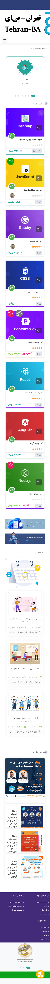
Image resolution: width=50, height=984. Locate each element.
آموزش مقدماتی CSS (33, 291)
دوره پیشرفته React (33, 393)
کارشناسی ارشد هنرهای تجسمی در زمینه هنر (25, 720)
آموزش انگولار (36, 443)
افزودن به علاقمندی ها (39, 127)
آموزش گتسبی (35, 241)
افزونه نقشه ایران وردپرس (30, 139)
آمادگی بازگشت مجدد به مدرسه (25, 668)
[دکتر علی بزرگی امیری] (12, 195)
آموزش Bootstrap (34, 342)
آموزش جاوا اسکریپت (33, 190)
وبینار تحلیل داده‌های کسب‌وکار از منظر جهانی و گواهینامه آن (12, 822)
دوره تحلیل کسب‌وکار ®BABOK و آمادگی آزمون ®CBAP (12, 870)
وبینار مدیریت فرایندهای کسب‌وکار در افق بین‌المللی (12, 844)
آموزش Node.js (35, 493)
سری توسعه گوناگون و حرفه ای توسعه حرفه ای (25, 620)
